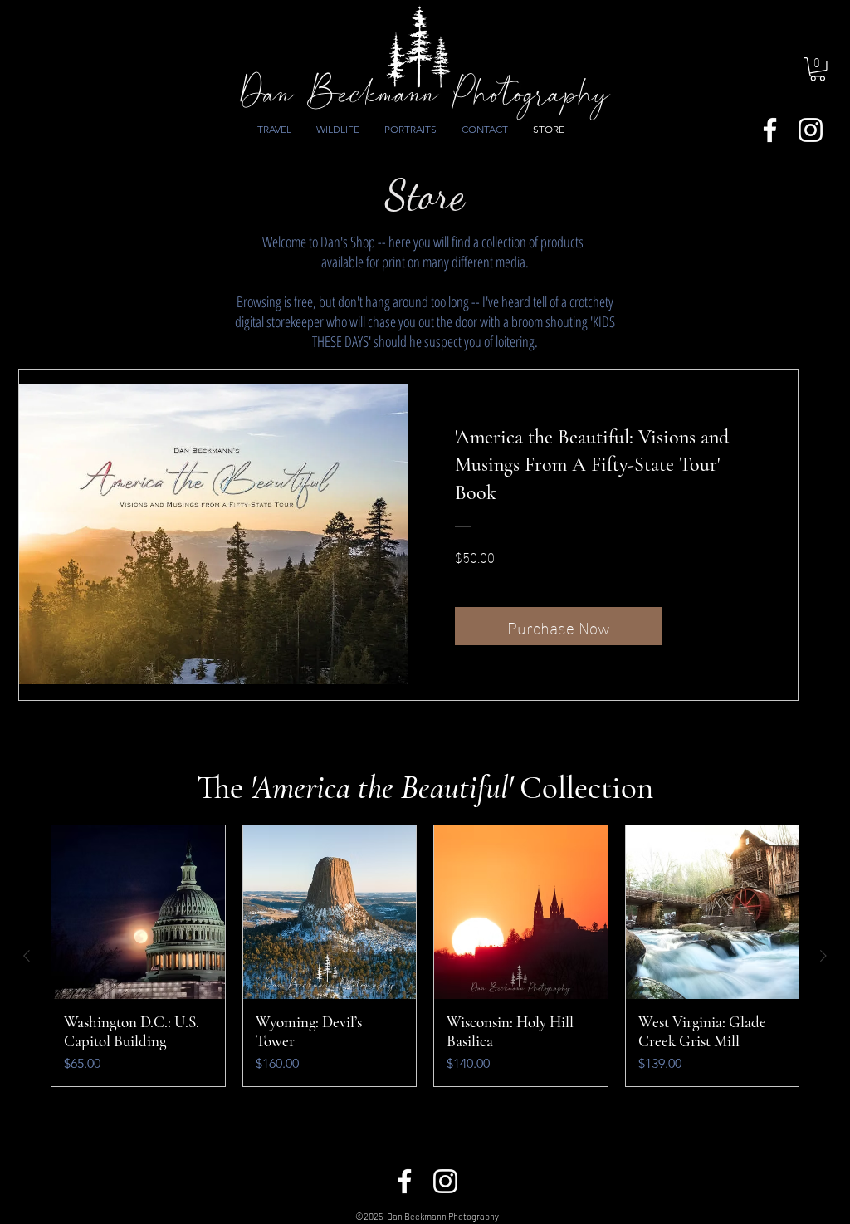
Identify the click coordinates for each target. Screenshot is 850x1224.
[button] (818, 69)
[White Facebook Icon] (770, 130)
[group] (425, 956)
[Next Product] (823, 956)
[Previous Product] (27, 956)
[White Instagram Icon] (810, 130)
